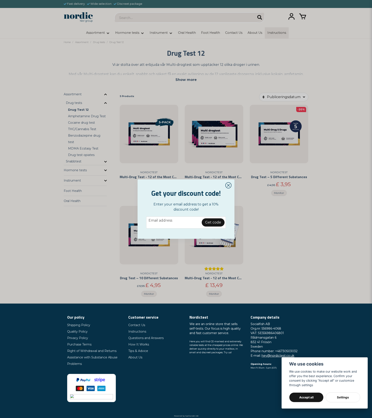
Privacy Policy (77, 338)
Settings (343, 397)
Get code (213, 222)
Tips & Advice (138, 351)
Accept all (306, 397)
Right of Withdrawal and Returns (91, 351)
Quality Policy (77, 331)
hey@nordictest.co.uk (278, 356)
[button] (228, 185)
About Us (135, 357)
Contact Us (136, 325)
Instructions (137, 331)
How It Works (138, 344)
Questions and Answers (146, 338)
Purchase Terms (79, 344)
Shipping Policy (78, 325)
